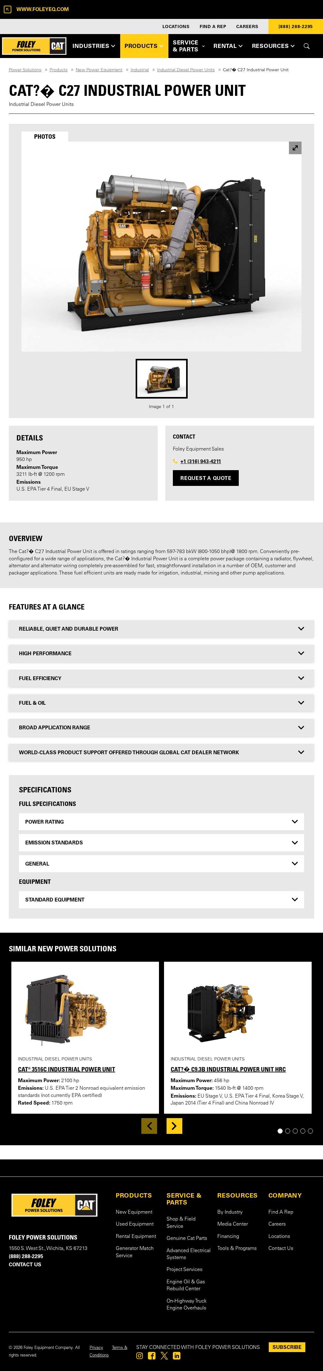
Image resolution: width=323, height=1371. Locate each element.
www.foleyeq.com (42, 9)
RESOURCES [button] (270, 46)
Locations (279, 1236)
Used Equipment (135, 1224)
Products (59, 70)
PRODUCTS (134, 1195)
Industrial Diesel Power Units (186, 70)
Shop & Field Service (181, 1223)
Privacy (96, 1348)
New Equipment (134, 1212)
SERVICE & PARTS (184, 1199)
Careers (277, 1224)
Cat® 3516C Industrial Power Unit (66, 1069)
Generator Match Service (135, 1252)
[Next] (174, 1126)
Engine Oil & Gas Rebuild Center (186, 1286)
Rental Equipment (136, 1236)
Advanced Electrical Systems (189, 1254)
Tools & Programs (237, 1248)
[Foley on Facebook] (152, 1357)
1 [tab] (282, 1131)
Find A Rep (280, 1212)
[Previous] (149, 1126)
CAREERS (247, 26)
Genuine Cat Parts (187, 1238)
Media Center (232, 1224)
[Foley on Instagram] (139, 1357)
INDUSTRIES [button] (91, 46)
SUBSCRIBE (287, 1347)
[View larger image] (295, 148)
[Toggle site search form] (306, 46)
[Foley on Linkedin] (176, 1357)
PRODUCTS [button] (141, 46)
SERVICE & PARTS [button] (185, 46)
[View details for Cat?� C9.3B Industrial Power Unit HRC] (234, 1008)
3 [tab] (297, 1131)
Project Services (185, 1269)
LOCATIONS (176, 26)
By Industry (230, 1212)
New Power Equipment (99, 70)
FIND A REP (213, 26)
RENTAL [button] (225, 46)
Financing (228, 1236)
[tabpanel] (161, 276)
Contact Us (280, 1248)
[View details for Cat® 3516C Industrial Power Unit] (81, 1008)
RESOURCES (237, 1195)
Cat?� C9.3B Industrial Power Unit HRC (228, 1069)
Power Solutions (25, 70)
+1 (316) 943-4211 (200, 461)
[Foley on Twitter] (164, 1357)
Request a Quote (205, 478)
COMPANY (285, 1195)
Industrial (140, 70)
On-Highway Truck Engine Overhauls (187, 1305)
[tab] (44, 136)
